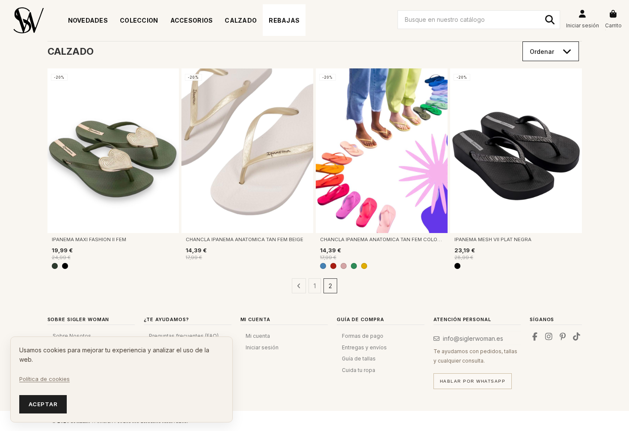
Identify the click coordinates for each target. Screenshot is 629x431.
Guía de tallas (359, 358)
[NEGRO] (65, 266)
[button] (139, 20)
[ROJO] (333, 266)
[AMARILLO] (364, 266)
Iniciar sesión (262, 347)
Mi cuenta (258, 336)
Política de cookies (44, 378)
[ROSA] (344, 266)
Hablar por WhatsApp (473, 381)
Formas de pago (362, 336)
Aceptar (43, 404)
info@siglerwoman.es (473, 338)
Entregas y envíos (364, 347)
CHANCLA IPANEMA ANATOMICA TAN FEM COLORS (381, 239)
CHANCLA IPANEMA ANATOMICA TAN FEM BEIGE (244, 239)
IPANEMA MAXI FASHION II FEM (89, 239)
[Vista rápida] (172, 81)
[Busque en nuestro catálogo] (550, 20)
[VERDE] (354, 266)
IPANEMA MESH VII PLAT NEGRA (492, 239)
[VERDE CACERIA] (55, 266)
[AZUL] (323, 266)
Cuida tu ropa (358, 370)
